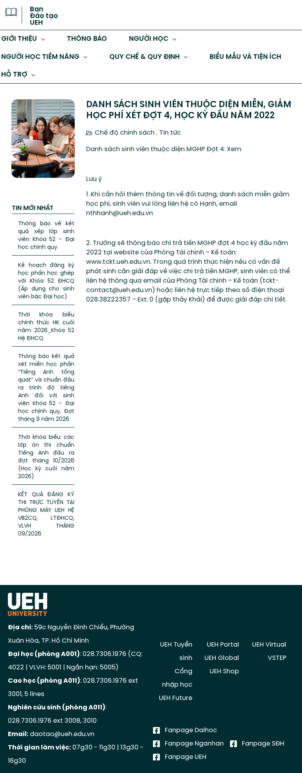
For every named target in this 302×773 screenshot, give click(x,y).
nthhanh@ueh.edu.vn (119, 213)
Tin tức (170, 133)
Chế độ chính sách (125, 133)
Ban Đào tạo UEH (44, 16)
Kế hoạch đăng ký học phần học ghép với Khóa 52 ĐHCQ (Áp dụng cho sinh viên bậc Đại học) (46, 281)
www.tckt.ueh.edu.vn (118, 262)
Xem (234, 149)
